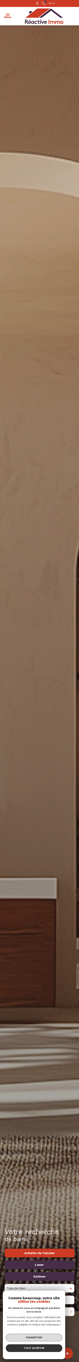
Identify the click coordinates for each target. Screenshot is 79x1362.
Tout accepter (34, 1348)
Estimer (40, 1276)
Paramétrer (34, 1337)
